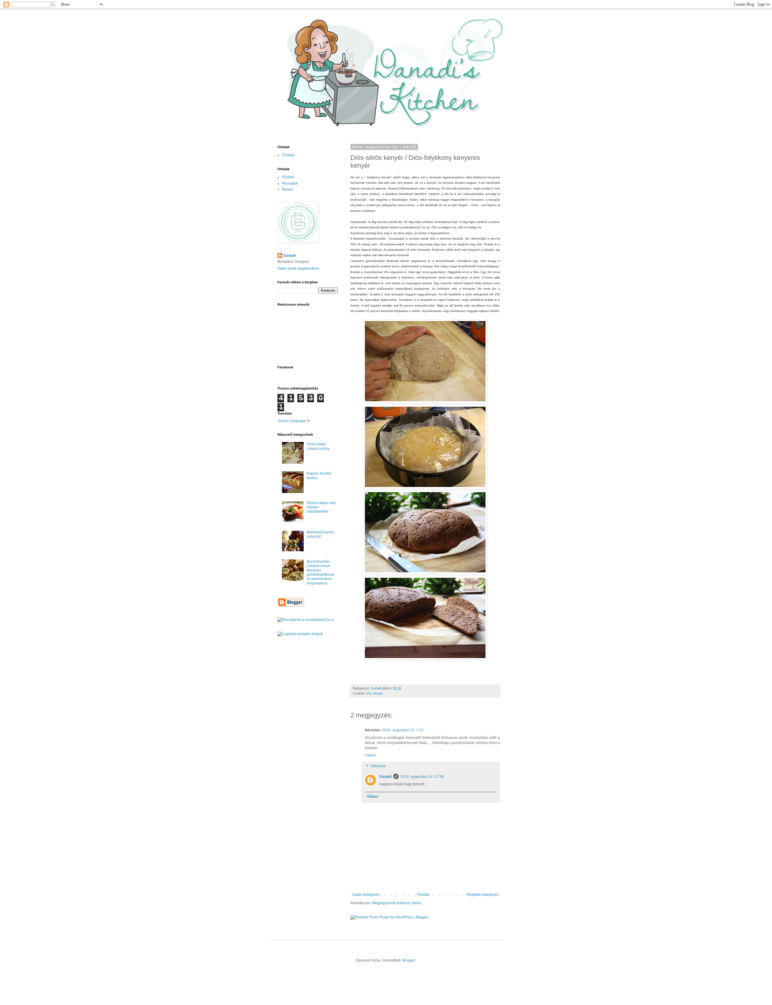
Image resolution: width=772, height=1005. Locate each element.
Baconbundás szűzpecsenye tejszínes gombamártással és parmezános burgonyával (320, 572)
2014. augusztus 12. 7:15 (402, 730)
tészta (377, 693)
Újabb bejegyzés (366, 894)
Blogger (409, 960)
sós (369, 693)
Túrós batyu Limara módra (318, 446)
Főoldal (423, 894)
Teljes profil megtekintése (298, 268)
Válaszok (377, 766)
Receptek (290, 183)
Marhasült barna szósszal (320, 534)
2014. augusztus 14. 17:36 (422, 776)
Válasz (370, 755)
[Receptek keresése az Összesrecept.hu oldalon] (300, 634)
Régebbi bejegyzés (482, 894)
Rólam (287, 189)
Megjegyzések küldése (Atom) (397, 903)
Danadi (385, 776)
